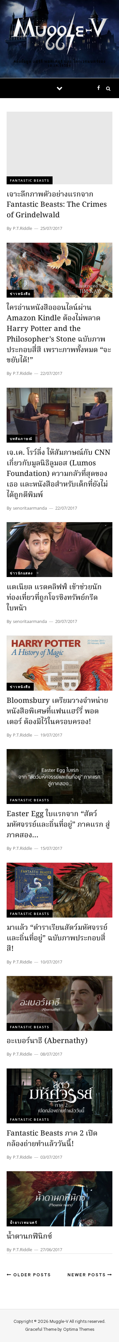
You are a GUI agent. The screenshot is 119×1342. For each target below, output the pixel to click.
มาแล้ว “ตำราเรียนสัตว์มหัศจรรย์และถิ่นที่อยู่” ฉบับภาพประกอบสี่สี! (57, 938)
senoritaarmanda (30, 508)
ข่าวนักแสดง (21, 573)
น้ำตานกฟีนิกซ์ (29, 1237)
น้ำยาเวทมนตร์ (23, 1222)
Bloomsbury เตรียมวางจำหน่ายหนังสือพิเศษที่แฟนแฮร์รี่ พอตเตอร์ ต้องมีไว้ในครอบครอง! (57, 711)
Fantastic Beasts (29, 180)
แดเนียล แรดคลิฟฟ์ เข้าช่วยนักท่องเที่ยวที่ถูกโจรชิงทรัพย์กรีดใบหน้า (54, 598)
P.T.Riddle (22, 228)
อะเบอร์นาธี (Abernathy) (47, 1041)
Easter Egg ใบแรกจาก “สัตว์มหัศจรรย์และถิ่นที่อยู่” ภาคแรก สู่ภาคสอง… (58, 825)
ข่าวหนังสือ (20, 293)
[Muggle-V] (59, 34)
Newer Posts (87, 1275)
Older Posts (31, 1275)
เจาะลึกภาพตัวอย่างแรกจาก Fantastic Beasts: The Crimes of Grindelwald (57, 205)
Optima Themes (78, 1329)
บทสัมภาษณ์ (21, 438)
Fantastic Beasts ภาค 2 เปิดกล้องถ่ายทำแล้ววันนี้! (52, 1139)
